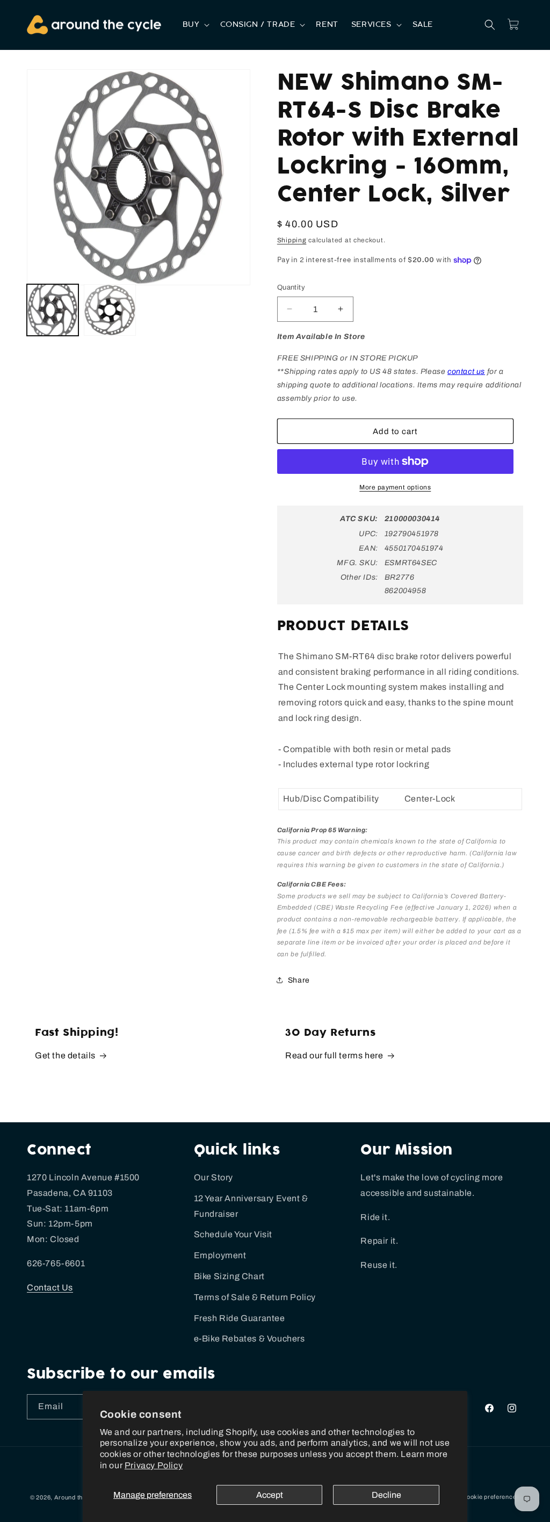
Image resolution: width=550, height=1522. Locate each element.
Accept (269, 1494)
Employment (220, 1255)
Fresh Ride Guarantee (239, 1318)
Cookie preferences (491, 1497)
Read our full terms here (334, 1055)
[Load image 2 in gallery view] (109, 310)
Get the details (65, 1055)
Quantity (291, 287)
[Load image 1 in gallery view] (52, 310)
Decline (386, 1494)
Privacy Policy (154, 1465)
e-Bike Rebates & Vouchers (249, 1338)
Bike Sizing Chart (229, 1276)
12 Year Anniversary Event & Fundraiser (251, 1206)
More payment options (395, 487)
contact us (466, 371)
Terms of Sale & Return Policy (255, 1297)
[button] (195, 24)
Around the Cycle (79, 1497)
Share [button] (299, 980)
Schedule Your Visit (233, 1234)
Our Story (213, 1177)
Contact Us (50, 1287)
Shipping (292, 240)
